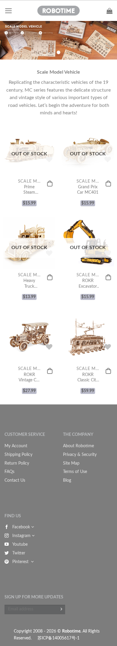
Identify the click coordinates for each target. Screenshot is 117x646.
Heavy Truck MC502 (29, 284)
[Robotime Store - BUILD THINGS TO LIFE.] (58, 11)
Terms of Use (75, 472)
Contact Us (14, 480)
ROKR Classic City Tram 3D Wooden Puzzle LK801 (87, 378)
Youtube (20, 544)
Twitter (18, 553)
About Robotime (78, 446)
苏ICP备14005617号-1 (59, 638)
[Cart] (109, 10)
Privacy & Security (80, 455)
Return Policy (16, 463)
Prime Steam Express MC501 (29, 190)
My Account (15, 446)
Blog (67, 480)
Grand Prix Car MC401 (87, 190)
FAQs (9, 472)
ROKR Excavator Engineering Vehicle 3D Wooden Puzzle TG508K (87, 284)
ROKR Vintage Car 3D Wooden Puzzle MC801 (29, 378)
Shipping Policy (18, 455)
